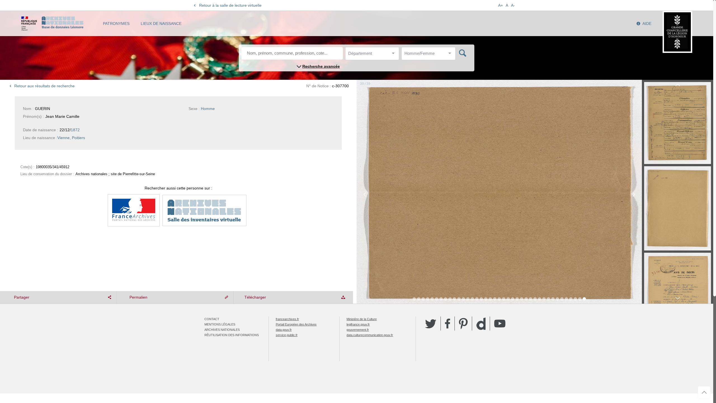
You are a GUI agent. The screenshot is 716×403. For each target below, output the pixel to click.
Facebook (447, 324)
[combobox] (373, 55)
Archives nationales (222, 329)
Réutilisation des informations (231, 335)
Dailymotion (481, 324)
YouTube (499, 324)
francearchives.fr (287, 319)
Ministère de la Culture (362, 319)
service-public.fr (287, 335)
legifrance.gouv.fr (358, 324)
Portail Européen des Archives (296, 324)
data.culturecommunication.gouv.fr (370, 335)
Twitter (430, 324)
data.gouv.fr (284, 329)
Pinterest (463, 324)
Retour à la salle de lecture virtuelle (230, 5)
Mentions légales (219, 324)
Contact (211, 319)
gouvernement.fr (358, 329)
